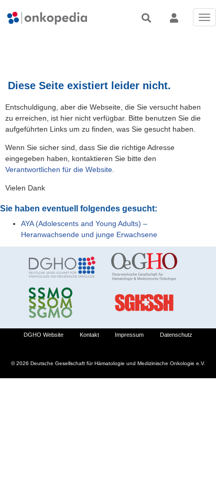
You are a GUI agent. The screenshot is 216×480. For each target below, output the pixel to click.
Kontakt (89, 335)
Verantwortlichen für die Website (58, 169)
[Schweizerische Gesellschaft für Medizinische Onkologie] (62, 302)
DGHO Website (43, 335)
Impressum (129, 335)
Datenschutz (176, 335)
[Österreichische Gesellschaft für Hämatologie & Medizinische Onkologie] (144, 267)
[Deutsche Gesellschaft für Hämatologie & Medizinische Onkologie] (62, 267)
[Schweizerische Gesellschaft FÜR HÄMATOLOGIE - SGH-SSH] (144, 302)
